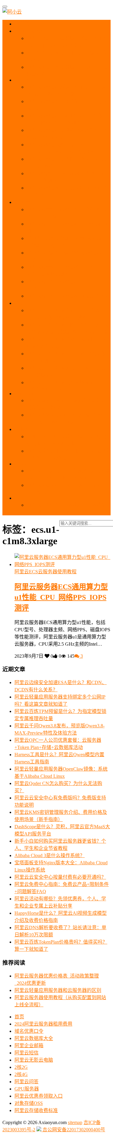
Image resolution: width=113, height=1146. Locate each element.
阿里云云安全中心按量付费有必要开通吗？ (60, 877)
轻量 (24, 202)
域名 (24, 429)
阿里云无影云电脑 (33, 1060)
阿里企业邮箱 (28, 1045)
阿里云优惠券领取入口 (38, 1096)
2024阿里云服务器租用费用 (43, 1023)
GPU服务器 (26, 1088)
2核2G (21, 1067)
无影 (24, 303)
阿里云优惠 (31, 31)
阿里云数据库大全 (33, 1038)
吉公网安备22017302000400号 (73, 1129)
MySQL (27, 393)
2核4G (21, 1074)
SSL (24, 463)
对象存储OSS (28, 1103)
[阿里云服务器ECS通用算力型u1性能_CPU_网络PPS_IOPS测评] (62, 564)
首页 (24, 23)
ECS (25, 80)
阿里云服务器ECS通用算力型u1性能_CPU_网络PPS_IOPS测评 (61, 597)
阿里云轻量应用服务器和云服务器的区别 (57, 990)
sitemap (75, 1122)
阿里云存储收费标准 (36, 1110)
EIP (23, 498)
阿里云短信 (26, 1052)
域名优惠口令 (28, 1031)
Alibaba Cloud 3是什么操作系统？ (49, 855)
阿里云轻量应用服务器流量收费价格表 (67, 296)
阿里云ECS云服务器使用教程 (45, 571)
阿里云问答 (26, 1081)
